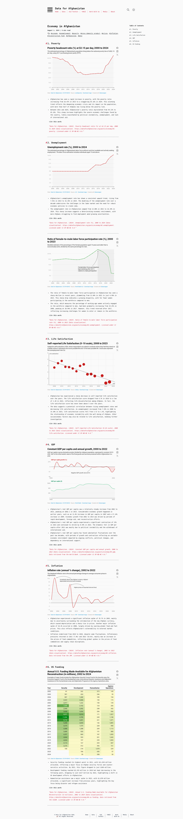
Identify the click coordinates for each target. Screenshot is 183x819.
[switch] (134, 10)
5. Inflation (134, 41)
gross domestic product (90, 33)
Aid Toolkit (73, 12)
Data (63, 12)
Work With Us (94, 12)
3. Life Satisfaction (137, 35)
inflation (114, 33)
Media (105, 12)
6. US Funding (134, 44)
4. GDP (132, 38)
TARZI (84, 12)
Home (56, 12)
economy (55, 33)
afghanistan (71, 36)
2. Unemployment (135, 32)
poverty (76, 33)
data (80, 36)
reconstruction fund (56, 36)
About (113, 12)
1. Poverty (133, 29)
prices (105, 33)
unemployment (65, 33)
